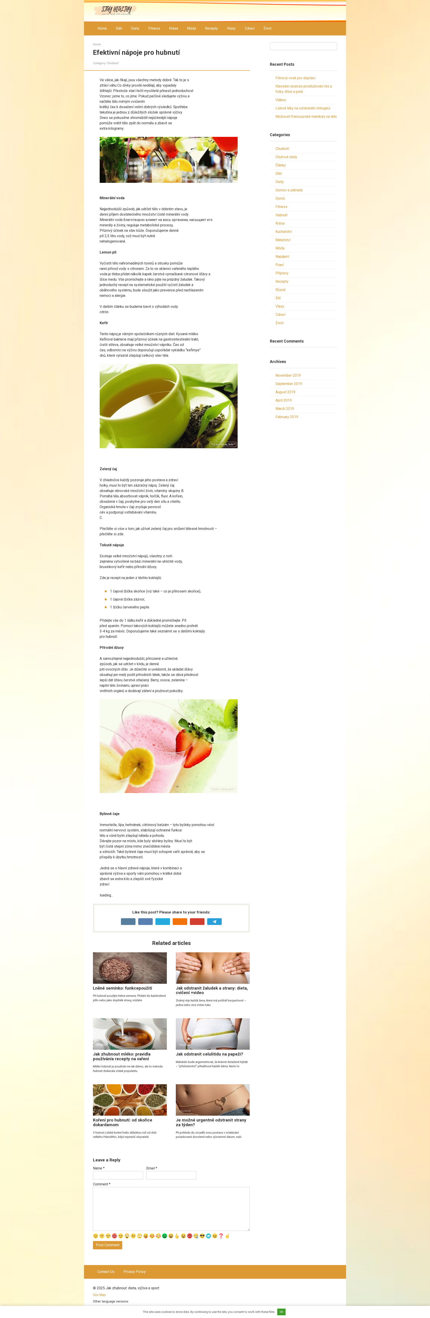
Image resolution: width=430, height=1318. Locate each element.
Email (151, 1168)
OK (281, 1312)
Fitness (154, 28)
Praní (279, 265)
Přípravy (281, 273)
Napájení (282, 256)
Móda (191, 28)
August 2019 (285, 392)
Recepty (211, 28)
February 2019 (286, 417)
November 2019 (288, 375)
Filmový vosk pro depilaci (295, 78)
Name (99, 1168)
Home (102, 28)
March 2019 (284, 409)
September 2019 (288, 384)
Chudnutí (112, 63)
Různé (280, 290)
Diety (135, 28)
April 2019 (283, 400)
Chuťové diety (286, 157)
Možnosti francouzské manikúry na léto (306, 116)
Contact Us (105, 1272)
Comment (101, 1184)
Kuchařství (283, 232)
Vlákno (280, 100)
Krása (173, 28)
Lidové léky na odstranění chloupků (302, 108)
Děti (119, 28)
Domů (280, 198)
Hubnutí (281, 215)
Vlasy (231, 28)
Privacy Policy (134, 1272)
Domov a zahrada (289, 190)
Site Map (99, 1295)
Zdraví (249, 28)
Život (267, 28)
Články (280, 165)
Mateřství (282, 240)
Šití (278, 298)
